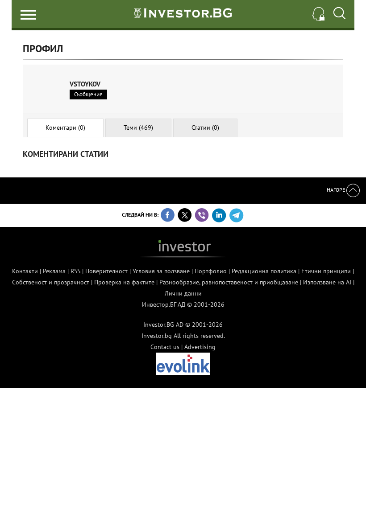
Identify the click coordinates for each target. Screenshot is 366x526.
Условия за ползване (161, 271)
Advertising (200, 347)
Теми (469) (138, 127)
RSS (75, 271)
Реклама (54, 271)
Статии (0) (205, 127)
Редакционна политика (264, 271)
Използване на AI (327, 282)
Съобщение (88, 94)
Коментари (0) (65, 127)
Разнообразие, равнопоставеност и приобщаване (228, 282)
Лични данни (183, 293)
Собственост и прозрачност (50, 282)
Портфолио (211, 271)
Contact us (164, 347)
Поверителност (106, 271)
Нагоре (336, 189)
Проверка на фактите (124, 282)
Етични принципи (326, 271)
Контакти (25, 271)
